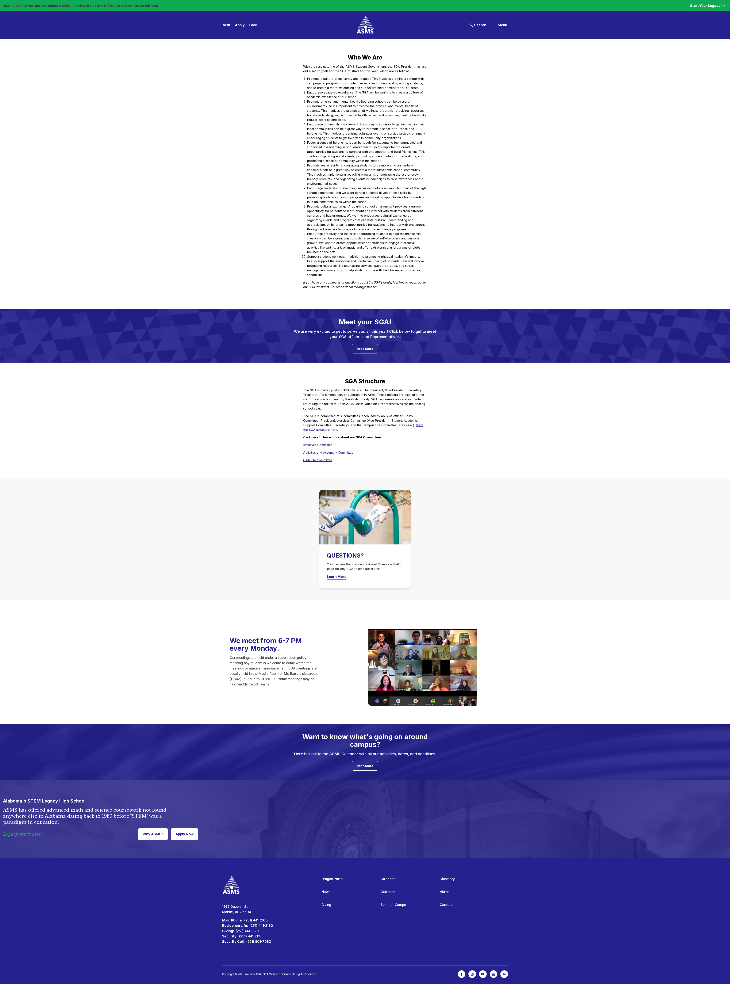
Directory (447, 879)
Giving (326, 905)
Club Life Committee (317, 460)
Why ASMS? (153, 834)
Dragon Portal (332, 879)
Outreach (388, 892)
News (326, 892)
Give (253, 25)
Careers (446, 905)
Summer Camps (393, 905)
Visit (226, 25)
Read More (365, 349)
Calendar (388, 879)
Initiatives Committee (317, 445)
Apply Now (184, 834)
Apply (240, 25)
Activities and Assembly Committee (328, 452)
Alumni (445, 892)
